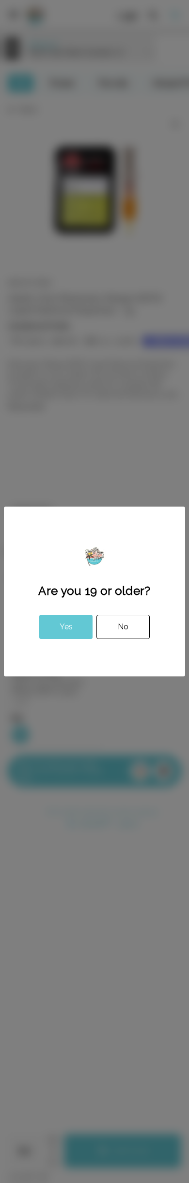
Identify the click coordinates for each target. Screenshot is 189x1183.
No (123, 626)
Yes (66, 626)
